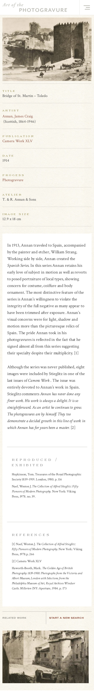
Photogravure (12, 180)
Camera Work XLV (17, 141)
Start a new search (66, 617)
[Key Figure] (89, 116)
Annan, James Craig (17, 116)
